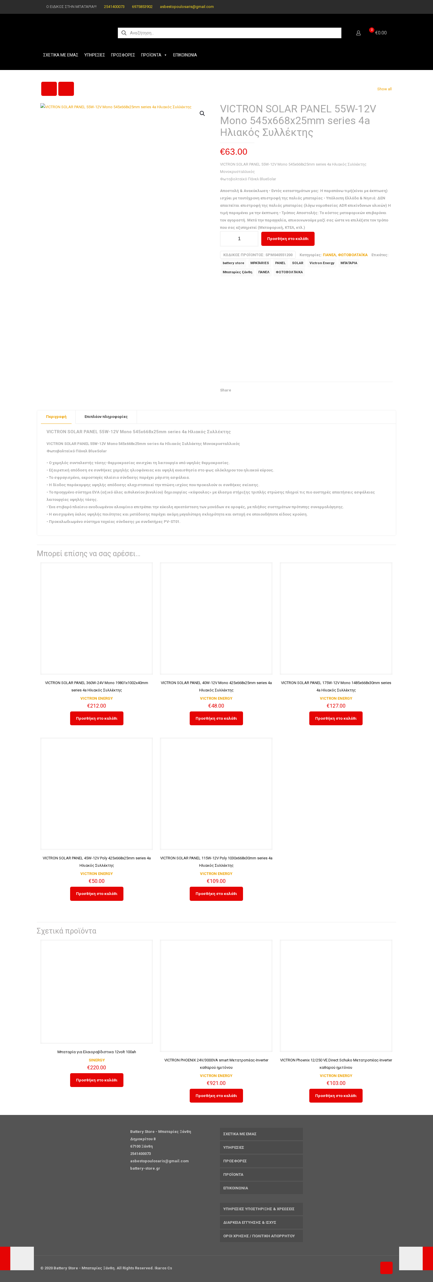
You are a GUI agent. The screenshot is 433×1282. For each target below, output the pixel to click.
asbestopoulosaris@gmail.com (187, 6)
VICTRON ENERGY (96, 698)
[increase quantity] (252, 239)
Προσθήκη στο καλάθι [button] (97, 718)
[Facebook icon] (376, 6)
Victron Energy (322, 263)
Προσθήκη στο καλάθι (288, 238)
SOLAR (297, 263)
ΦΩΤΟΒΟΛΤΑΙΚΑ (289, 272)
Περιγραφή (56, 416)
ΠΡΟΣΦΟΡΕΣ (123, 55)
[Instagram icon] (383, 6)
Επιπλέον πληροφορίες (106, 416)
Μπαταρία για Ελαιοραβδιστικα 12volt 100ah (96, 1052)
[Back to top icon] (386, 1268)
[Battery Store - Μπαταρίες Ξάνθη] (74, 33)
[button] (203, 113)
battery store (233, 263)
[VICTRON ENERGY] (264, 330)
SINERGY (97, 1060)
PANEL (280, 263)
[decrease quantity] (227, 239)
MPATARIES (259, 263)
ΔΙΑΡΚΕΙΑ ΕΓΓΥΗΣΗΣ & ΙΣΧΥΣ (249, 1222)
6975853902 (142, 6)
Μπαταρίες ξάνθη (237, 272)
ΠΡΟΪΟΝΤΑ (151, 55)
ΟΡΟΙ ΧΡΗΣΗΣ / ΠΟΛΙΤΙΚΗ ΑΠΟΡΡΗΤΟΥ (259, 1236)
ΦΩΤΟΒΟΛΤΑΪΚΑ (353, 255)
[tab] (56, 417)
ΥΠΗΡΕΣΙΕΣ (94, 55)
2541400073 (114, 6)
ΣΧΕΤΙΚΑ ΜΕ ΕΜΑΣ (60, 55)
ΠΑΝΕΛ (329, 255)
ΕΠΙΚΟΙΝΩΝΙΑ (185, 55)
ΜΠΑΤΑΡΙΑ (349, 263)
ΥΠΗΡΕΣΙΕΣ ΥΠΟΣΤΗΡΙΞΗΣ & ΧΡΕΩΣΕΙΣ (259, 1209)
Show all (384, 89)
